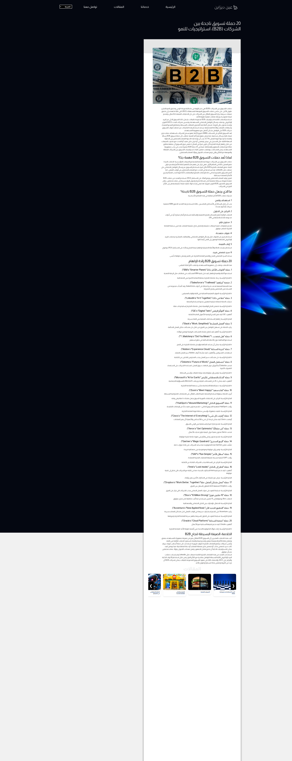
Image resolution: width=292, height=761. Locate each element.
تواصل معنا (90, 6)
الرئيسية (170, 6)
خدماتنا (145, 6)
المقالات (119, 6)
